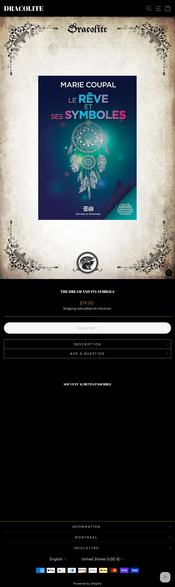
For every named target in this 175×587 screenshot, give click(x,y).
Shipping (69, 308)
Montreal (86, 537)
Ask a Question (87, 353)
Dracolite (24, 8)
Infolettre (86, 548)
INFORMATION (86, 527)
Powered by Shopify (87, 583)
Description (87, 344)
